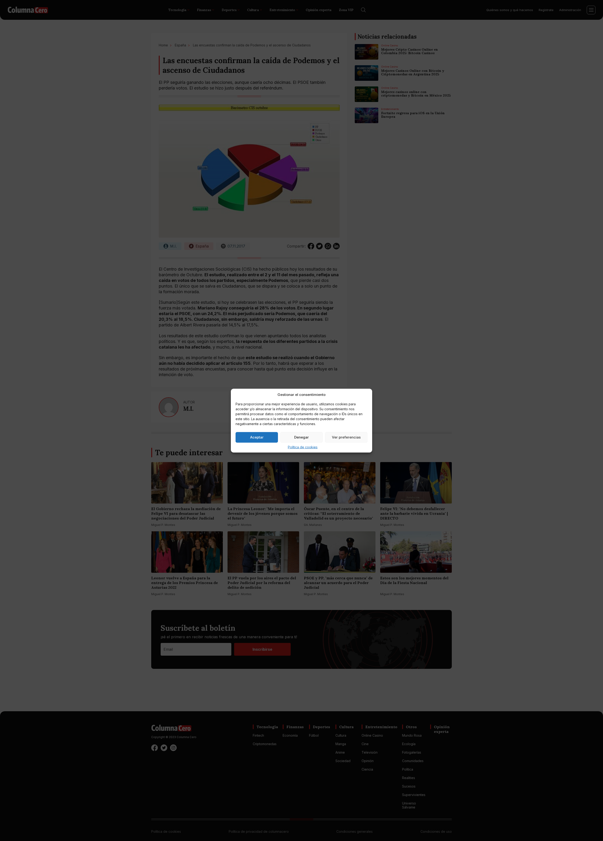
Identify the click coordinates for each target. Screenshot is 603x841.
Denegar (301, 437)
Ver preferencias (346, 437)
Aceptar (257, 437)
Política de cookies (303, 447)
